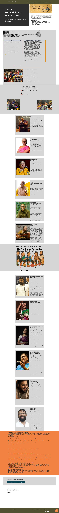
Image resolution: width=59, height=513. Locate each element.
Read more (9, 492)
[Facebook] (48, 511)
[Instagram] (46, 511)
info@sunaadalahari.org (24, 448)
